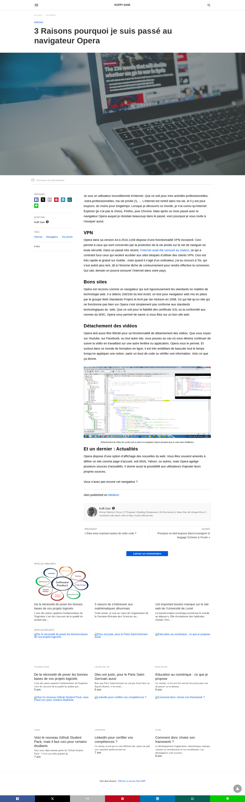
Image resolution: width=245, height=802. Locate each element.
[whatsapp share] (70, 200)
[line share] (36, 206)
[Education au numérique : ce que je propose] (183, 648)
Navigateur (52, 236)
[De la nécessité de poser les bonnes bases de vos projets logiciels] (62, 584)
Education (161, 667)
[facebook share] (36, 200)
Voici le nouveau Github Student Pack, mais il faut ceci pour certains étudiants (60, 742)
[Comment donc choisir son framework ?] (183, 711)
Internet (51, 15)
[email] (87, 798)
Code (37, 730)
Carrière (100, 730)
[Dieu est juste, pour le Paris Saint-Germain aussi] (122, 648)
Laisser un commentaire (147, 553)
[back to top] (237, 788)
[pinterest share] (56, 200)
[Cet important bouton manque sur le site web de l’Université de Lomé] (183, 584)
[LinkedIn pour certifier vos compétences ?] (122, 711)
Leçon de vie (102, 667)
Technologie (41, 667)
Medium (113, 495)
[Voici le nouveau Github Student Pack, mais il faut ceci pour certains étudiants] (62, 711)
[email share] (50, 200)
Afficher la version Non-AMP (132, 781)
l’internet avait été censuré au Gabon (164, 250)
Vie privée (67, 236)
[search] (209, 5)
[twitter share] (43, 199)
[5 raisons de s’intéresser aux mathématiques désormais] (122, 584)
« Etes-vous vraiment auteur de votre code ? (110, 533)
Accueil (38, 15)
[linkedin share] (63, 200)
